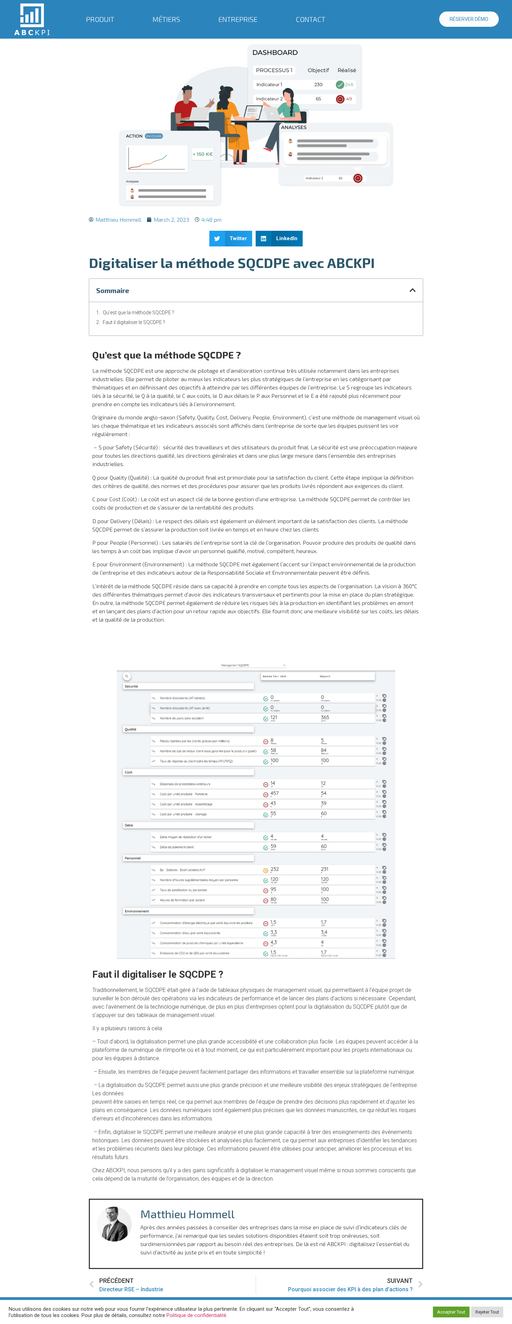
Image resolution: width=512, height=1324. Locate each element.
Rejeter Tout (487, 1312)
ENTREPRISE (237, 19)
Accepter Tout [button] (451, 1312)
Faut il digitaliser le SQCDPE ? (134, 322)
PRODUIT (100, 19)
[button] (231, 238)
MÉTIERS (166, 19)
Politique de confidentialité (196, 1315)
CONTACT (310, 19)
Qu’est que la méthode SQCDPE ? (138, 312)
